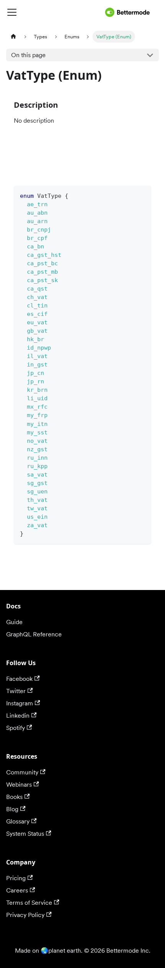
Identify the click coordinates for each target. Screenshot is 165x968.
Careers (17, 890)
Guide (14, 622)
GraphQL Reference (34, 634)
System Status (25, 833)
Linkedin (18, 715)
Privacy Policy (25, 915)
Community (22, 772)
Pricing (16, 878)
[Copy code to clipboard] (141, 195)
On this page (28, 55)
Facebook (19, 678)
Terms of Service (29, 902)
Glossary (18, 821)
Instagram (19, 703)
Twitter (16, 691)
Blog (12, 809)
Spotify (15, 727)
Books (14, 796)
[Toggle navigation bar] (54, 12)
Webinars (19, 784)
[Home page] (13, 37)
